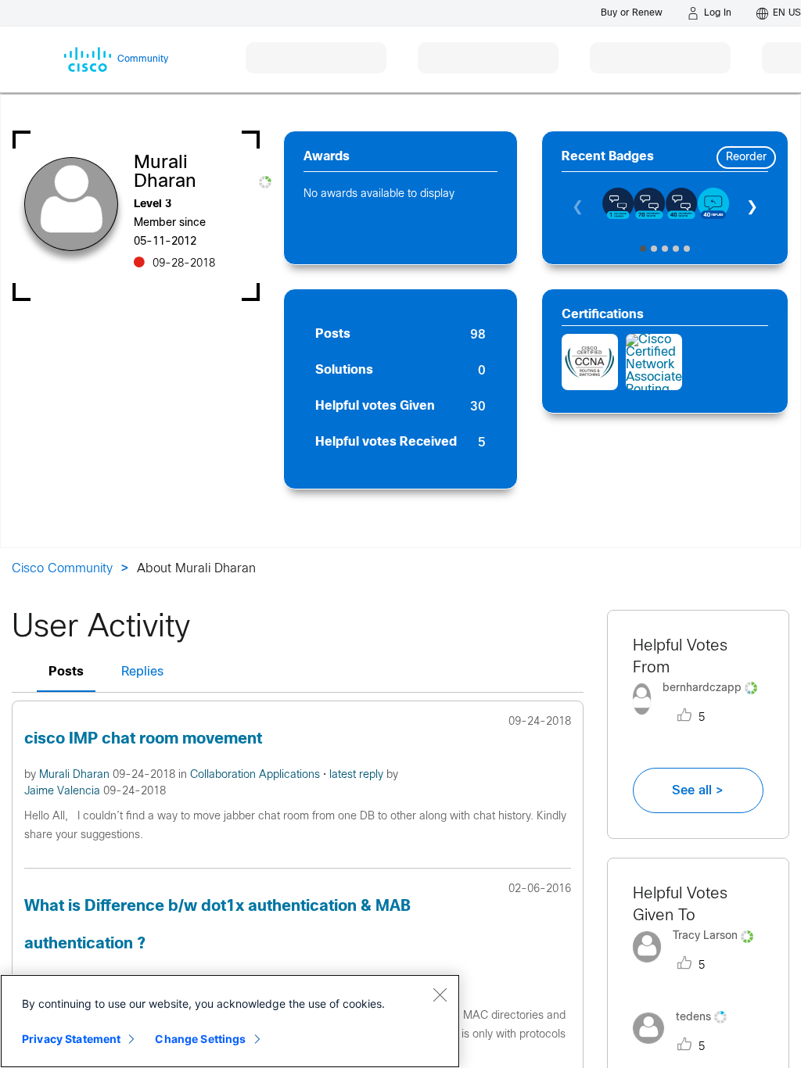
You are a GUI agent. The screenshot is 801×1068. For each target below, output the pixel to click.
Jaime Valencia (63, 792)
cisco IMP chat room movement (143, 739)
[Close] (439, 994)
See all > (698, 790)
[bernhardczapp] (698, 718)
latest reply (357, 775)
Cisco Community (62, 569)
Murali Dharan (76, 775)
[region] (230, 1021)
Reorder (746, 157)
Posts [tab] (66, 672)
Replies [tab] (142, 672)
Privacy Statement (71, 1038)
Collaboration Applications (256, 775)
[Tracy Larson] (698, 967)
